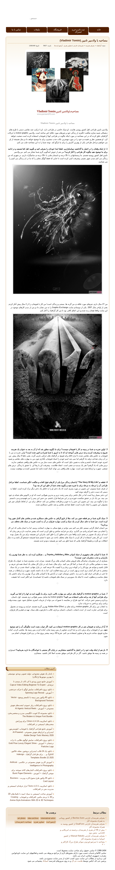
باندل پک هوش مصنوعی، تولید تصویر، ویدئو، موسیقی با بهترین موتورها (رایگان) (31, 675)
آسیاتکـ (45, 861)
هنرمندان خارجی (78, 45)
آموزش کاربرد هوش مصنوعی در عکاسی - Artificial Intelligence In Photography (32, 763)
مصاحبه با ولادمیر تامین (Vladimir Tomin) (84, 40)
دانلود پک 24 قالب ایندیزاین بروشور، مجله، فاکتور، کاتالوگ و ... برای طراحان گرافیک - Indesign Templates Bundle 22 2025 (32, 754)
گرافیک (99, 45)
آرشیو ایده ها (58, 45)
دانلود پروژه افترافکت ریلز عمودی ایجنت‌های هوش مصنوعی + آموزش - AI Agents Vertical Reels (32, 707)
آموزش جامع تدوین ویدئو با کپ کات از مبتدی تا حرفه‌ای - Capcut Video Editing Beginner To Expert (32, 683)
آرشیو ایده (51, 822)
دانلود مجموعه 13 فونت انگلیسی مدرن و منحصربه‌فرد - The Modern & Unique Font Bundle (31, 714)
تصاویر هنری (68, 45)
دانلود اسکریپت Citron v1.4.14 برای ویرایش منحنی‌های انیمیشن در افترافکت (35, 722)
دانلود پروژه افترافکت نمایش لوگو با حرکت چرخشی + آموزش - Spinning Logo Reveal (31, 691)
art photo (21, 818)
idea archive (33, 818)
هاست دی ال (77, 861)
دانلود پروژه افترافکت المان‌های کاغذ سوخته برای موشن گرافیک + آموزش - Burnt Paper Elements (32, 771)
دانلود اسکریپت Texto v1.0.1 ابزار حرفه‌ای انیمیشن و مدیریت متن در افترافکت (31, 787)
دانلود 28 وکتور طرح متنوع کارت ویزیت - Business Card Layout (32, 779)
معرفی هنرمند (90, 45)
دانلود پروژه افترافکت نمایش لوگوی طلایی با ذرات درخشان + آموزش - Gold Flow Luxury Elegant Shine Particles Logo (31, 743)
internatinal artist (48, 818)
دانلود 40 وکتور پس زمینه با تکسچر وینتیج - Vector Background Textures (32, 699)
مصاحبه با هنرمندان (23, 822)
